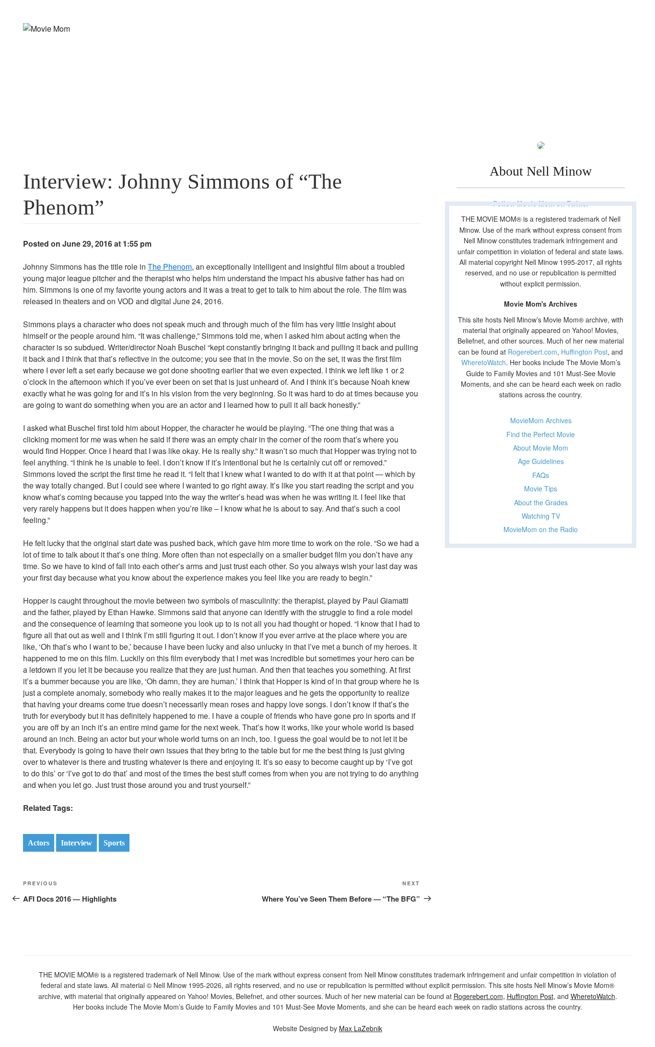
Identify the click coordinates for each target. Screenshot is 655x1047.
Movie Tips (540, 488)
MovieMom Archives (541, 420)
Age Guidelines (541, 461)
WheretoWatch (483, 362)
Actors (38, 843)
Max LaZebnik (360, 1028)
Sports (114, 843)
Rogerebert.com (532, 352)
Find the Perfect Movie (540, 434)
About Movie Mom (540, 447)
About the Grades (541, 502)
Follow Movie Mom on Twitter (541, 203)
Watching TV (541, 516)
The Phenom (170, 266)
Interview (76, 843)
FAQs (540, 475)
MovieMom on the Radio (540, 529)
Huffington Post (584, 352)
